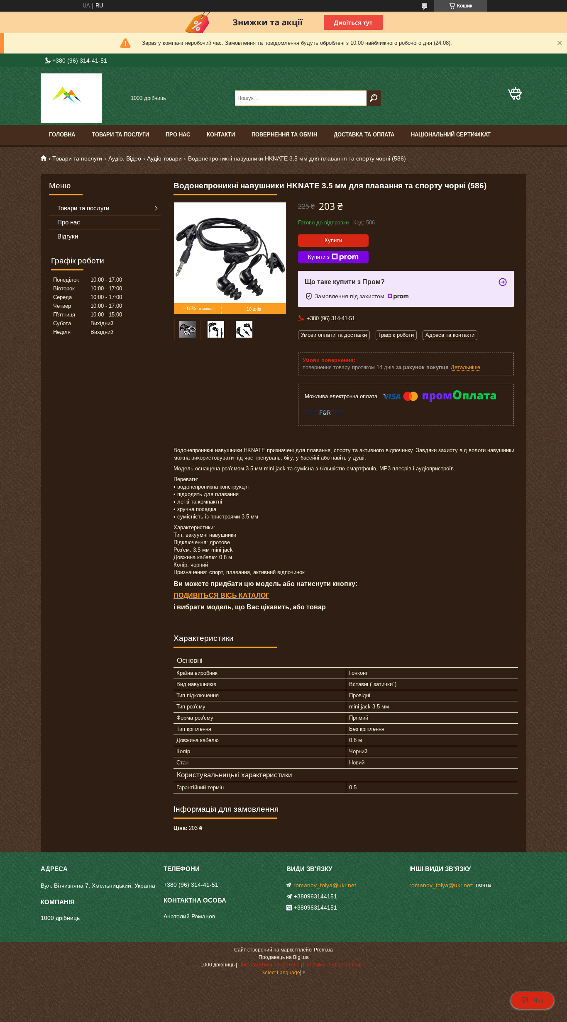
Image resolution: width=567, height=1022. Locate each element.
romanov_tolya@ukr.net (324, 885)
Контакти (221, 134)
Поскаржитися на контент (268, 965)
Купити (333, 240)
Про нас (178, 134)
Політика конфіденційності (335, 965)
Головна (62, 134)
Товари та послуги (120, 134)
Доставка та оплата (364, 134)
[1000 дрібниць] (82, 98)
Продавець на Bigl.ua (284, 957)
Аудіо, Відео (124, 158)
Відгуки (67, 236)
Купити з (319, 257)
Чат (538, 1000)
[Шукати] (374, 98)
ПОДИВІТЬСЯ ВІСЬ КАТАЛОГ (221, 595)
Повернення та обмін (284, 134)
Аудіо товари (164, 158)
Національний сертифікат (451, 134)
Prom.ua (323, 950)
